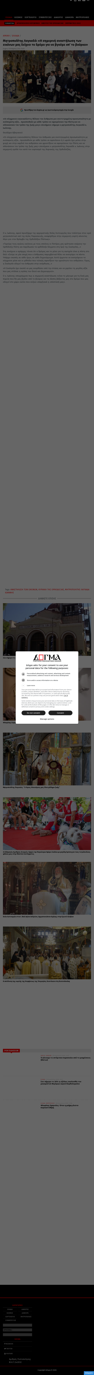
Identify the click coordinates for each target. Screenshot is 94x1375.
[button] (47, 685)
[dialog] (47, 687)
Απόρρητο (89, 1373)
